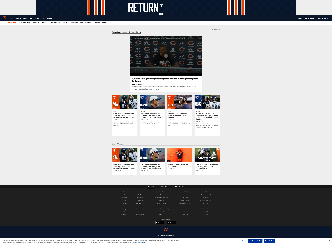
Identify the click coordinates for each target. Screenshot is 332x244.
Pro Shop (205, 206)
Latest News (140, 194)
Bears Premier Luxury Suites (161, 197)
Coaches (124, 200)
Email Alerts (205, 203)
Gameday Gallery (140, 208)
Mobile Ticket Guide (161, 203)
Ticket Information (161, 194)
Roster (124, 194)
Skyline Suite (162, 206)
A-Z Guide (185, 194)
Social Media (205, 211)
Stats (124, 211)
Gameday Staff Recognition (185, 203)
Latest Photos (140, 197)
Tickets (162, 191)
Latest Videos (140, 200)
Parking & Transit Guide (185, 206)
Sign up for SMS (205, 208)
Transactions (124, 214)
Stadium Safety (185, 214)
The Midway (161, 200)
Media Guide (124, 203)
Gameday (185, 191)
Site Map (206, 214)
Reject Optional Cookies (255, 240)
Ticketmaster (162, 211)
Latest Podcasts (140, 203)
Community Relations (205, 200)
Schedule (124, 206)
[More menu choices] (54, 18)
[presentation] (219, 138)
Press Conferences (140, 214)
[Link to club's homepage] (5, 18)
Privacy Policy (141, 242)
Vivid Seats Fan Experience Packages (161, 208)
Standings (124, 208)
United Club (161, 214)
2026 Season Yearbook (205, 194)
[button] (160, 56)
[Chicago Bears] (166, 231)
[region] (166, 241)
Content (140, 191)
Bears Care (205, 197)
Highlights (140, 211)
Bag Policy (185, 197)
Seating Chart (185, 208)
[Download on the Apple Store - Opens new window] (159, 222)
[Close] (329, 241)
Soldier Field (185, 211)
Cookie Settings (241, 240)
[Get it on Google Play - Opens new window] (171, 223)
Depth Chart (124, 197)
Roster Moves (140, 206)
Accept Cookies (269, 240)
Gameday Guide (185, 200)
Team (124, 191)
